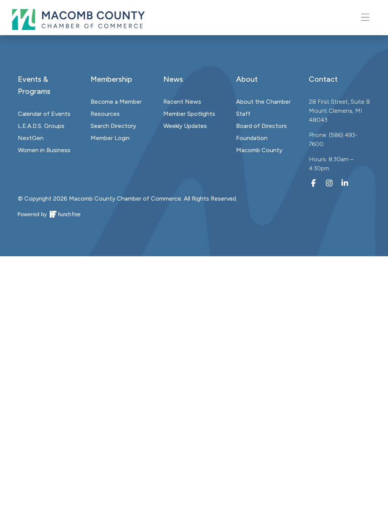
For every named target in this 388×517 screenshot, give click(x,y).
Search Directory (113, 125)
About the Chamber (263, 101)
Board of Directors (261, 125)
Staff (243, 113)
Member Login (110, 138)
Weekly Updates (185, 125)
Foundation (252, 138)
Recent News (182, 101)
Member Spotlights (189, 113)
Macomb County (259, 150)
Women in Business (44, 150)
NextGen (31, 138)
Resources (105, 113)
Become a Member (116, 101)
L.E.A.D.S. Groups (41, 125)
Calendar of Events (44, 113)
